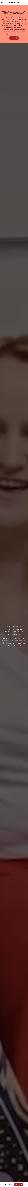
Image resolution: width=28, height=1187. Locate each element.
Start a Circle (14, 38)
